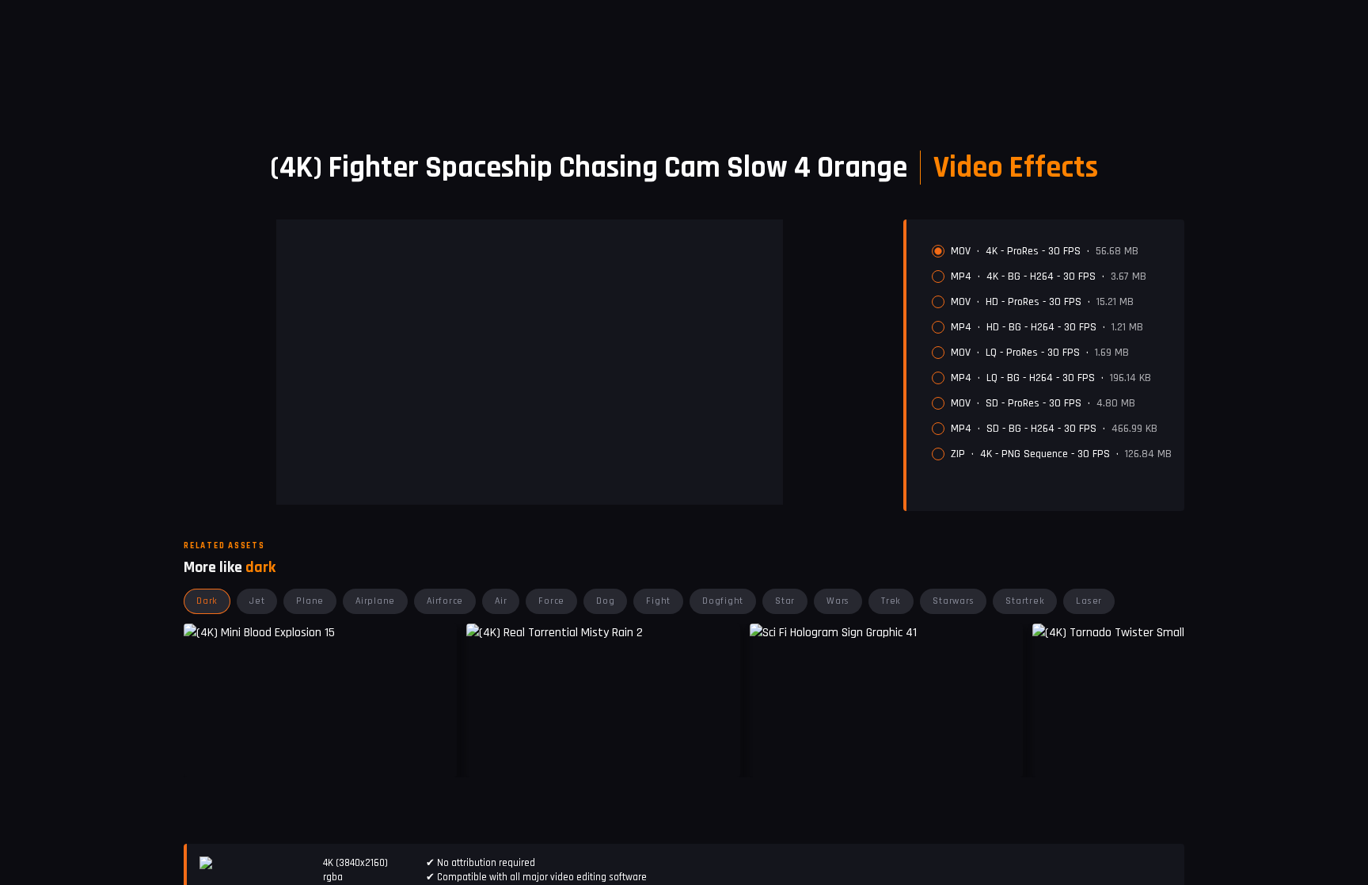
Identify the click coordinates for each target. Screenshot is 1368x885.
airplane (375, 601)
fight (658, 601)
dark (207, 601)
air (501, 601)
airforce (445, 601)
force (551, 601)
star (785, 601)
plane (310, 601)
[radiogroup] (1052, 352)
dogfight (722, 601)
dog (605, 601)
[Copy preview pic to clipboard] (488, 753)
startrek (1024, 601)
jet (256, 601)
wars (837, 601)
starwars (953, 601)
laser (1089, 601)
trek (891, 601)
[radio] (938, 251)
